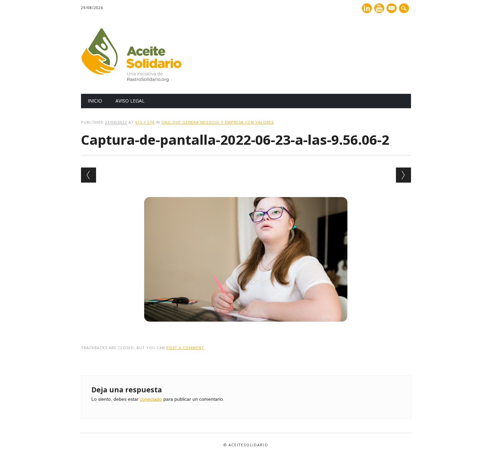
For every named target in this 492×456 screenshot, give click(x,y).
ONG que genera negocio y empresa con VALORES (217, 122)
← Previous (88, 175)
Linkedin (367, 8)
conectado (151, 399)
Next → (403, 175)
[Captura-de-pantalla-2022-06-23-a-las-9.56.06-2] (246, 328)
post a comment (185, 347)
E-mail (392, 8)
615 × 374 (144, 122)
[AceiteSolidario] (131, 80)
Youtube (379, 8)
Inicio (95, 100)
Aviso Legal (130, 100)
